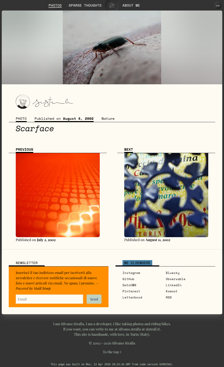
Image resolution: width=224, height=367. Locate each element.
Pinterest (131, 291)
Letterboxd (132, 297)
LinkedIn (174, 285)
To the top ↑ (112, 351)
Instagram (131, 272)
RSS (169, 297)
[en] (217, 5)
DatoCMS (129, 285)
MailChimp (42, 288)
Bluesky (173, 272)
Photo (21, 118)
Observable (176, 279)
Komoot (172, 291)
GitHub (128, 279)
